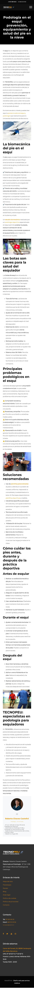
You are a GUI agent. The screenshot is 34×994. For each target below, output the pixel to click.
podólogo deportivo (12, 222)
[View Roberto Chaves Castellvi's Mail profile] (17, 814)
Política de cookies (9, 898)
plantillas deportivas (13, 498)
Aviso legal (6, 895)
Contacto (6, 905)
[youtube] (11, 933)
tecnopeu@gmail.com (8, 925)
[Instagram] (15, 933)
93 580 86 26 (10, 919)
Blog (4, 891)
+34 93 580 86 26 (12, 1)
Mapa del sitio (8, 881)
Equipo (5, 888)
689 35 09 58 (11, 922)
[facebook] (3, 933)
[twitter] (7, 933)
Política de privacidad (10, 901)
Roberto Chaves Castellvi (17, 818)
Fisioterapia (7, 885)
